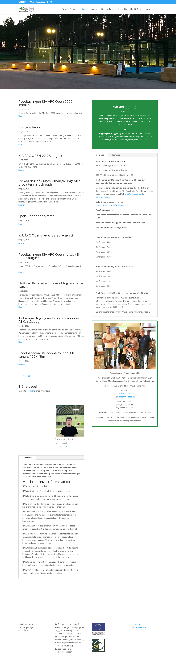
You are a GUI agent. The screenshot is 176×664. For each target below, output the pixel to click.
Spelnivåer (27, 457)
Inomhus (100, 155)
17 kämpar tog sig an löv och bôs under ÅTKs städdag (48, 320)
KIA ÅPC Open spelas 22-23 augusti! (46, 235)
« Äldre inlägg (24, 375)
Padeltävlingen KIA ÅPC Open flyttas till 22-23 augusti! (48, 256)
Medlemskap (107, 9)
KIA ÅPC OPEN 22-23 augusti (40, 155)
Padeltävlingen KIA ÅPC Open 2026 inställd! (45, 103)
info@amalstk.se (103, 197)
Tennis (73, 9)
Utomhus (116, 155)
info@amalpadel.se (133, 194)
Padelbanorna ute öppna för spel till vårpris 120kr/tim (46, 355)
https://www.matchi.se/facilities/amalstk (112, 205)
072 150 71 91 (61, 446)
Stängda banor (29, 127)
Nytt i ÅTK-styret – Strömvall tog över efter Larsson (51, 285)
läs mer (21, 116)
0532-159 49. (126, 393)
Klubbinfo (134, 9)
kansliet (30, 391)
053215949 (136, 624)
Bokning (94, 9)
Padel (84, 9)
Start (64, 9)
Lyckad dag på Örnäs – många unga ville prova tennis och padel (49, 183)
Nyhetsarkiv (121, 9)
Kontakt (148, 9)
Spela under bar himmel (36, 216)
